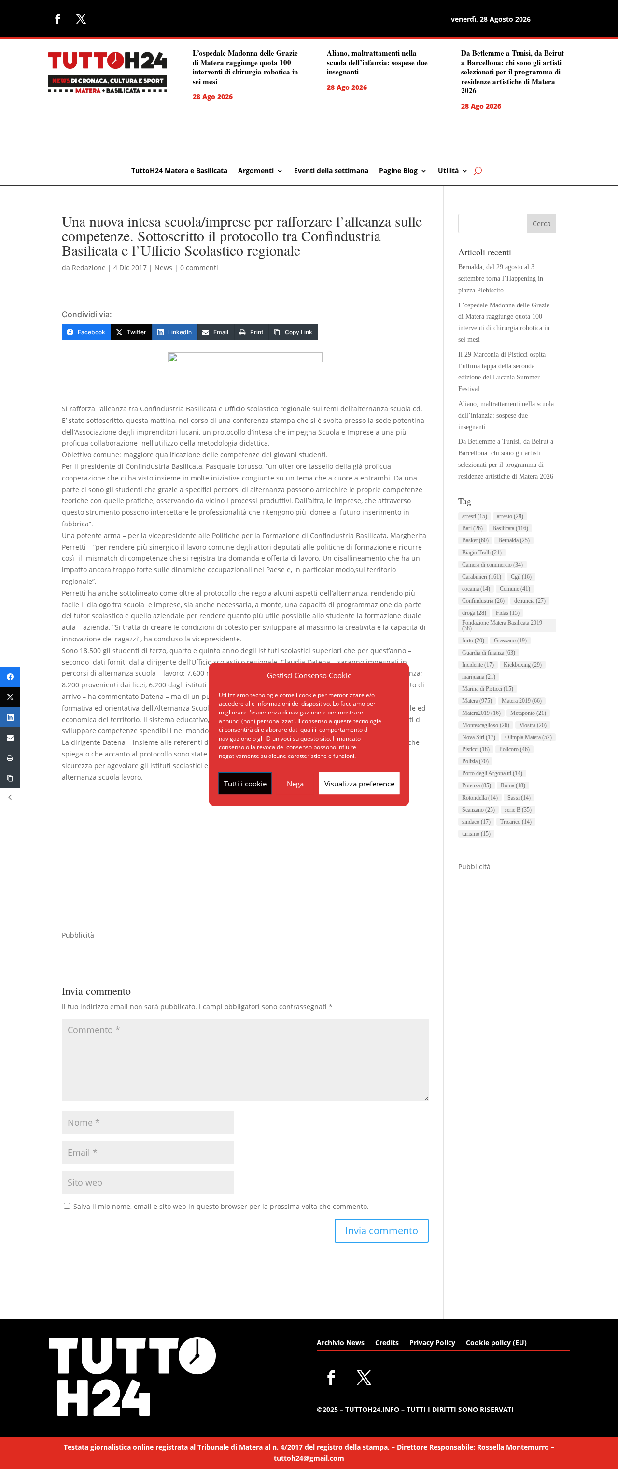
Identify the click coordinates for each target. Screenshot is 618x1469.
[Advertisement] (245, 862)
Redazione (89, 267)
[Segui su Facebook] (58, 19)
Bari (472, 528)
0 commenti (199, 267)
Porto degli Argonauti (492, 773)
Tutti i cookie (245, 783)
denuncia (530, 600)
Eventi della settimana (331, 171)
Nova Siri (478, 737)
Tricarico (516, 821)
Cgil (521, 576)
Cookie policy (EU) (496, 1343)
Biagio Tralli (482, 552)
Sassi (519, 797)
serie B (518, 809)
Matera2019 (481, 713)
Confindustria (483, 600)
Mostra (533, 725)
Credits (387, 1343)
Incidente (478, 664)
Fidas (508, 613)
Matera (477, 701)
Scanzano (478, 809)
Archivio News (341, 1343)
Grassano (510, 640)
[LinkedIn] (10, 717)
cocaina (476, 588)
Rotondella (480, 797)
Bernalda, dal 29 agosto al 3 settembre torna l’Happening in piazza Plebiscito (500, 278)
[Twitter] (10, 697)
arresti (474, 516)
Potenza (476, 785)
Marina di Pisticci (487, 688)
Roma (513, 785)
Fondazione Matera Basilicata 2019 (502, 625)
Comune (515, 588)
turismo (476, 833)
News (163, 267)
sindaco (476, 821)
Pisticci (476, 749)
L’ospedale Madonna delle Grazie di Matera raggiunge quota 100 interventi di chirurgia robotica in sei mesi (245, 67)
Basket (475, 540)
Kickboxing (523, 664)
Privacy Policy (432, 1343)
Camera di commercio (492, 564)
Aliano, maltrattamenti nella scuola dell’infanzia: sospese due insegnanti (377, 62)
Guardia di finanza (488, 652)
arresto (510, 516)
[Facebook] (10, 677)
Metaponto (528, 713)
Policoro (514, 749)
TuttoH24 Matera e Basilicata (179, 171)
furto (473, 640)
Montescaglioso (485, 725)
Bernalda (514, 540)
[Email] (10, 737)
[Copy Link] (10, 778)
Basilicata (510, 528)
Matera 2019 (522, 701)
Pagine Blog (398, 171)
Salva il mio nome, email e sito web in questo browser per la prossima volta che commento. (221, 1206)
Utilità (448, 171)
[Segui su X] (81, 19)
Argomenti (256, 171)
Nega (295, 783)
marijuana (478, 676)
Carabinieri (481, 576)
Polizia (475, 761)
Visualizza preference (359, 783)
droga (474, 613)
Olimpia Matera (528, 737)
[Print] (10, 758)
